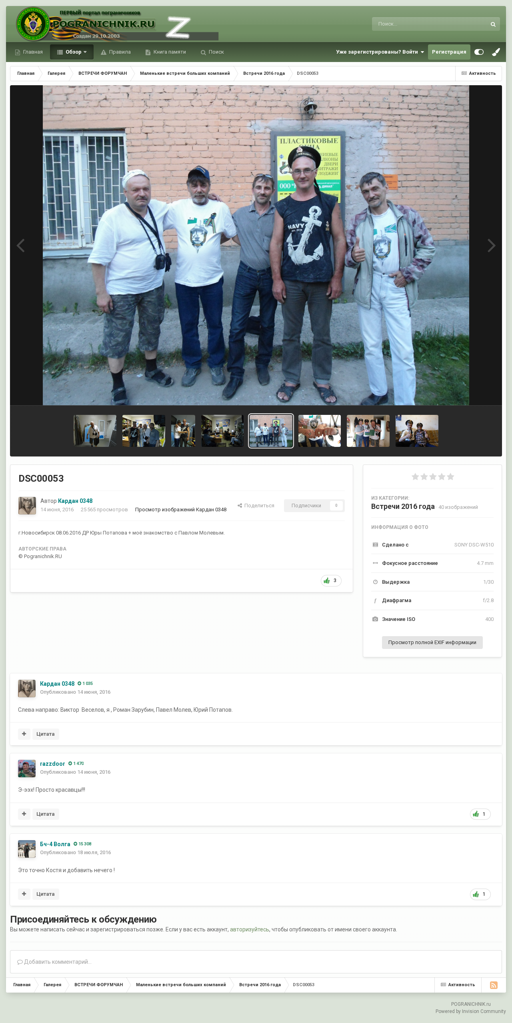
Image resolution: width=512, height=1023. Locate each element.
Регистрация (449, 52)
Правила (119, 52)
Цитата (45, 734)
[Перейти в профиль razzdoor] (27, 768)
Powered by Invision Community (471, 1011)
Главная (32, 52)
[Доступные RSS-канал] (493, 985)
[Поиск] (493, 24)
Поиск (216, 52)
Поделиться (258, 505)
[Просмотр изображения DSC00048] (319, 431)
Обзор (73, 52)
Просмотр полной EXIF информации (432, 642)
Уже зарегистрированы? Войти (378, 52)
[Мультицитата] (24, 734)
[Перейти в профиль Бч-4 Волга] (27, 849)
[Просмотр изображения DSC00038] (368, 431)
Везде (468, 24)
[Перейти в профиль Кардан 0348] (27, 506)
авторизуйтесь (249, 929)
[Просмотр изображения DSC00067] (143, 431)
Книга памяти (169, 52)
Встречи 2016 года (403, 506)
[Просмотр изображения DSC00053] (271, 431)
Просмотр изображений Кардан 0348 (180, 509)
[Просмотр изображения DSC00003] (417, 431)
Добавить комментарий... (57, 962)
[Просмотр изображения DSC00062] (183, 431)
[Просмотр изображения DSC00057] (222, 431)
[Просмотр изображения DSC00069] (95, 431)
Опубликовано (75, 692)
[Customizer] (479, 52)
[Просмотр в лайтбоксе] (256, 245)
